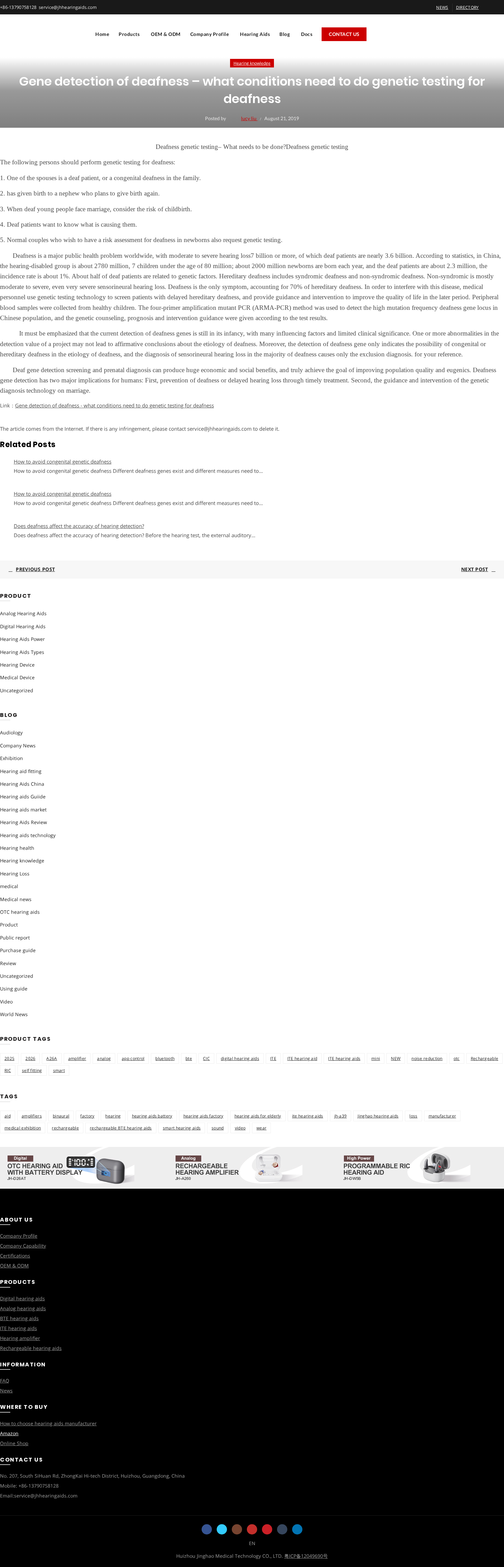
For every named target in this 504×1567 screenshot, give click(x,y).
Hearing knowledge (252, 63)
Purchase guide (18, 950)
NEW (395, 1058)
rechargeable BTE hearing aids (121, 1128)
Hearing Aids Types (22, 652)
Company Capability (23, 1245)
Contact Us (344, 34)
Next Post (474, 569)
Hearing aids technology (28, 835)
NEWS (442, 7)
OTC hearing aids (20, 912)
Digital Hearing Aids (23, 626)
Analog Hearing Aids (23, 613)
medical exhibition (22, 1128)
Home (102, 34)
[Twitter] (222, 1529)
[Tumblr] (282, 1529)
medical (9, 886)
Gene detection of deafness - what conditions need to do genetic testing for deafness (114, 405)
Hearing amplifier (20, 1338)
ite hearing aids (307, 1116)
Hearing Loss (14, 873)
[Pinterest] (267, 1529)
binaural (61, 1116)
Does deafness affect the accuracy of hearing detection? (79, 525)
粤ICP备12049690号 (306, 1556)
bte (188, 1058)
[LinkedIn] (297, 1529)
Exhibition (11, 758)
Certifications (15, 1255)
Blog (284, 34)
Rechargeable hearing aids (31, 1348)
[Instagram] (237, 1529)
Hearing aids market (23, 809)
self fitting (32, 1070)
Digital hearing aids (22, 1298)
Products (129, 34)
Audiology (11, 732)
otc (457, 1058)
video (240, 1128)
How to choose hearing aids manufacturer (48, 1423)
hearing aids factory (203, 1116)
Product (9, 924)
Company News (18, 745)
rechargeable (65, 1128)
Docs (306, 34)
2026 (30, 1058)
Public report (15, 937)
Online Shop (14, 1443)
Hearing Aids (255, 34)
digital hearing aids (240, 1058)
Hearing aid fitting (20, 771)
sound (218, 1128)
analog (104, 1058)
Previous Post (35, 569)
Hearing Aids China (22, 784)
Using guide (13, 988)
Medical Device (17, 677)
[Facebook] (207, 1529)
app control (133, 1058)
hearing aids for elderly (258, 1116)
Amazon (9, 1433)
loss (413, 1116)
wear (261, 1128)
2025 (9, 1058)
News (6, 1390)
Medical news (16, 899)
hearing (113, 1116)
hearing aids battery (152, 1116)
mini (375, 1058)
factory (87, 1116)
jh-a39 (340, 1116)
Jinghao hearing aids (378, 1116)
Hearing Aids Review (23, 822)
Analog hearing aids (23, 1308)
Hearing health (17, 848)
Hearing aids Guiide (23, 796)
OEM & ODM (166, 34)
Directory (467, 7)
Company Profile (209, 34)
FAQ (4, 1380)
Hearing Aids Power (22, 639)
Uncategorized (16, 690)
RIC (7, 1070)
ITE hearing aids (344, 1058)
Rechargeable (485, 1058)
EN (252, 1543)
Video (6, 1001)
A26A (51, 1058)
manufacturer (442, 1116)
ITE (273, 1058)
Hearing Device (17, 664)
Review (8, 963)
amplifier (77, 1058)
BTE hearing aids (19, 1318)
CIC (206, 1058)
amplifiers (32, 1116)
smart (59, 1070)
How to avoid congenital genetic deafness (62, 461)
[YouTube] (252, 1529)
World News (14, 1014)
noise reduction (427, 1058)
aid (7, 1116)
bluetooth (165, 1058)
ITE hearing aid (302, 1058)
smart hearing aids (182, 1128)
